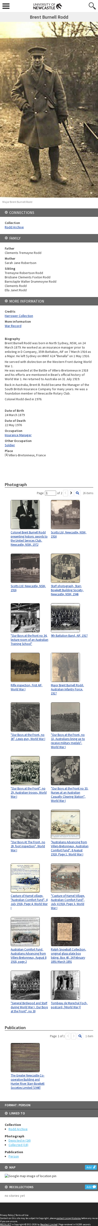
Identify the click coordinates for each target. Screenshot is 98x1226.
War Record (13, 326)
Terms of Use (21, 1215)
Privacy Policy (7, 1215)
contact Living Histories (68, 1218)
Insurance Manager (18, 435)
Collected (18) (18, 1145)
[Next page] (71, 493)
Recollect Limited (48, 1224)
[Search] (77, 493)
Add (89, 1167)
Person (14, 1156)
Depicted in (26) (20, 1140)
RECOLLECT (5, 1224)
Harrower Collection (19, 316)
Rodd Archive (18, 1129)
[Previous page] (65, 493)
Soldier (10, 445)
